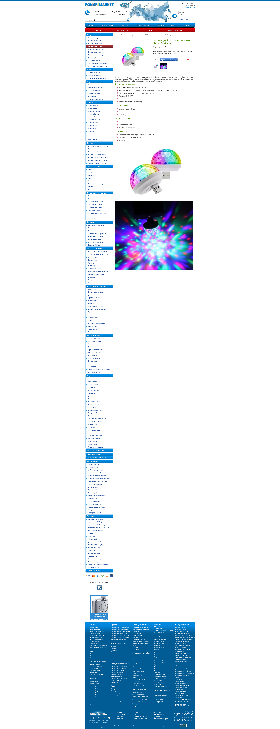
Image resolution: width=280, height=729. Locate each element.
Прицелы (90, 143)
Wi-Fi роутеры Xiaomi (95, 470)
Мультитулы (92, 181)
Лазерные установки (95, 75)
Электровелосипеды (95, 559)
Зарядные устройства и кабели (99, 369)
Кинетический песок (95, 433)
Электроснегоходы (94, 547)
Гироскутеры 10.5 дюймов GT (98, 527)
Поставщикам (158, 714)
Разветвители (92, 283)
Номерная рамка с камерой (98, 271)
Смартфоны (92, 289)
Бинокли (90, 102)
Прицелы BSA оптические (97, 154)
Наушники (90, 222)
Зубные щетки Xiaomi (95, 484)
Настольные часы (94, 399)
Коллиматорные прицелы (97, 163)
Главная (119, 712)
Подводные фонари (95, 52)
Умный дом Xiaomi (94, 501)
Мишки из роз (92, 444)
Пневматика (92, 96)
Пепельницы (92, 361)
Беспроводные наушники (97, 234)
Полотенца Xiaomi (94, 493)
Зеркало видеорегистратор (97, 274)
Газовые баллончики (95, 88)
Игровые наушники (94, 239)
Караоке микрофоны (95, 298)
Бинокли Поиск (93, 134)
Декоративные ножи (95, 421)
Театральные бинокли (95, 137)
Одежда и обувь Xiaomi (96, 490)
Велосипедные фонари (96, 49)
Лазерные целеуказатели (97, 78)
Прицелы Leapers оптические (98, 157)
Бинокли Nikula (93, 125)
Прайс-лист (120, 714)
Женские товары (94, 382)
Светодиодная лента (95, 204)
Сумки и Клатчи (93, 390)
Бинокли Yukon (93, 128)
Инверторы (92, 280)
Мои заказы (190, 7)
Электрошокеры (93, 85)
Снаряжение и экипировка (96, 458)
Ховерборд (91, 536)
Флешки (90, 347)
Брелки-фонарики (94, 60)
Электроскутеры (93, 562)
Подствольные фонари (96, 55)
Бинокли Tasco (93, 105)
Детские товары (93, 384)
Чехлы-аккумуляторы (95, 306)
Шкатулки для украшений (97, 418)
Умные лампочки (94, 338)
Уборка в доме (93, 498)
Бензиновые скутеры (95, 567)
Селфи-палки (92, 367)
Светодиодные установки (97, 213)
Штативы (91, 364)
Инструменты (92, 355)
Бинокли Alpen (93, 108)
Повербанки (92, 300)
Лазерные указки (94, 73)
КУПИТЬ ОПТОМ (93, 571)
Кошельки (91, 393)
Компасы (91, 175)
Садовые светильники (95, 207)
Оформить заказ (183, 19)
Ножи (89, 189)
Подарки (90, 376)
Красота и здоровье (94, 454)
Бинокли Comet (93, 114)
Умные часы (92, 407)
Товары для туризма (94, 166)
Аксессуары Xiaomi (94, 513)
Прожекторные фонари (96, 43)
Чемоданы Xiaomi (94, 510)
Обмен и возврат (140, 716)
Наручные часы (93, 404)
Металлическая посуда (96, 184)
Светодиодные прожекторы (97, 63)
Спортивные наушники (96, 242)
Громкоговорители (94, 295)
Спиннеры (91, 387)
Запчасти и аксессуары (96, 519)
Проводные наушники (95, 228)
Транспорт (90, 516)
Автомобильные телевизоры (98, 254)
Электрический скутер (95, 545)
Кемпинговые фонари (95, 46)
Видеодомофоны (94, 317)
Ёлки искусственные (95, 379)
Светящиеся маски (94, 430)
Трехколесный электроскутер (98, 564)
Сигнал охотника (94, 90)
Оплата (118, 721)
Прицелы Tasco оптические (97, 149)
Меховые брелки (94, 438)
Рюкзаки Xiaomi (93, 464)
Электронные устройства (96, 286)
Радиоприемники (94, 329)
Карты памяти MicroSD (96, 350)
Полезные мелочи (93, 335)
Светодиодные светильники (98, 196)
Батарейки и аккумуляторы (97, 66)
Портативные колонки (95, 292)
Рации (90, 320)
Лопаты (90, 172)
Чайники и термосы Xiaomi (97, 476)
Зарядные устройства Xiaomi (98, 481)
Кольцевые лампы (94, 210)
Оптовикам (157, 712)
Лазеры (89, 70)
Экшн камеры (92, 326)
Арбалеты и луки (94, 93)
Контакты (157, 721)
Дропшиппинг (139, 714)
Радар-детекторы (94, 263)
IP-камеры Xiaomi (94, 467)
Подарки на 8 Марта (95, 413)
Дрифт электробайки (95, 542)
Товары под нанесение (95, 450)
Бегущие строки (93, 216)
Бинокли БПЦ (92, 131)
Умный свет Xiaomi (94, 504)
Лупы (89, 178)
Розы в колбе (92, 441)
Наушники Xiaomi (94, 245)
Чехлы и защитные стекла (97, 344)
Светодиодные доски (95, 201)
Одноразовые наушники (96, 225)
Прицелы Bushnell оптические (98, 152)
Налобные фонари (94, 41)
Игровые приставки (94, 312)
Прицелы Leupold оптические (98, 160)
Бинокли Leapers (94, 120)
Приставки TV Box (94, 332)
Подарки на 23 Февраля (96, 410)
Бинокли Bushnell (94, 111)
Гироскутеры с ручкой (95, 530)
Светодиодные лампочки (97, 199)
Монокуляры (92, 139)
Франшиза (157, 716)
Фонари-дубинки (94, 58)
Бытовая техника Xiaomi (96, 473)
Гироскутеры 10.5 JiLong (96, 525)
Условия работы (140, 719)
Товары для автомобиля (96, 248)
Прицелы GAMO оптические (98, 146)
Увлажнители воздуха (95, 447)
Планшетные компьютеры (97, 309)
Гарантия (119, 716)
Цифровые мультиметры (96, 323)
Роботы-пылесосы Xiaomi (97, 495)
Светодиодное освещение (96, 193)
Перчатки (91, 416)
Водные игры (92, 424)
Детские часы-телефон (96, 396)
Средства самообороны (96, 82)
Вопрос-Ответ (139, 721)
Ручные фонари (93, 38)
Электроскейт (92, 539)
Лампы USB (92, 219)
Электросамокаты (94, 553)
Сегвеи (90, 533)
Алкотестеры (92, 257)
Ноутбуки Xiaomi (93, 487)
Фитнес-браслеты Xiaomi (96, 507)
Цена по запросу (94, 372)
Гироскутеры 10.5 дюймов (97, 522)
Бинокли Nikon (93, 122)
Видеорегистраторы (95, 268)
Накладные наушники (95, 231)
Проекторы (91, 303)
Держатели (91, 277)
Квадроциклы (92, 556)
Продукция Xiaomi (93, 461)
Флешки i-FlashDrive (95, 352)
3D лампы (91, 427)
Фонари (89, 35)
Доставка (119, 719)
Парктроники (92, 260)
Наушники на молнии (95, 236)
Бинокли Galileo (93, 117)
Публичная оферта (160, 719)
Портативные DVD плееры (97, 251)
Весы (89, 315)
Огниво (90, 186)
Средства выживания (95, 99)
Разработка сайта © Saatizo (99, 727)
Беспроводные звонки (95, 358)
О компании (138, 712)
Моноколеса (92, 550)
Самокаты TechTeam (95, 436)
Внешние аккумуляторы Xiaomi (99, 478)
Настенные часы (94, 401)
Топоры (90, 169)
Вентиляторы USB (94, 341)
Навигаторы (92, 266)
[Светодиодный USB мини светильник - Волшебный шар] (156, 66)
